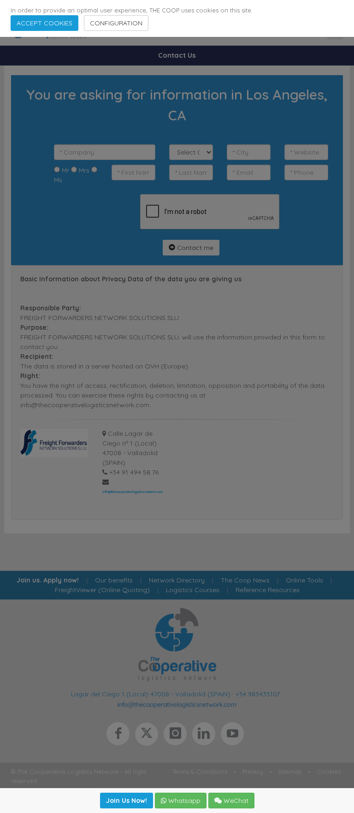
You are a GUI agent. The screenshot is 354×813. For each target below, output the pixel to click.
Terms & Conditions (199, 771)
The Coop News (245, 580)
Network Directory (177, 580)
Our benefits (114, 580)
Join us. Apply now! (48, 580)
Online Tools (304, 580)
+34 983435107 (258, 694)
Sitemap (290, 771)
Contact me (194, 247)
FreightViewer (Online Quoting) (102, 590)
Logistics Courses (192, 590)
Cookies (329, 771)
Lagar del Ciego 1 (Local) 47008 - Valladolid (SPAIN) (150, 694)
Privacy (252, 771)
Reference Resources (268, 590)
